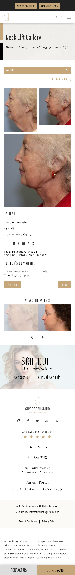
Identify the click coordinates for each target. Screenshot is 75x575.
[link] (37, 434)
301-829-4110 (60, 557)
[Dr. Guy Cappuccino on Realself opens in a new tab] (56, 420)
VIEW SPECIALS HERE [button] (26, 6)
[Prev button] (32, 337)
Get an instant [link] (37, 489)
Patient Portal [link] (37, 482)
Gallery (23, 47)
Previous (13, 285)
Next (64, 285)
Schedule (38, 363)
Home (10, 47)
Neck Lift (61, 47)
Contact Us (22, 377)
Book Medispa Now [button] (49, 6)
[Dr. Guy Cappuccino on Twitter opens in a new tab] (37, 420)
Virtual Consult (49, 377)
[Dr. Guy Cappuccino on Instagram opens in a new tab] (19, 420)
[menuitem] (19, 420)
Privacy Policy (49, 521)
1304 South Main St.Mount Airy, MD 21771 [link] (37, 470)
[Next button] (43, 337)
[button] (69, 17)
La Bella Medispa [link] (37, 447)
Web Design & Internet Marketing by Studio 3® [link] (37, 512)
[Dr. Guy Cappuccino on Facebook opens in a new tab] (28, 420)
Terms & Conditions (28, 521)
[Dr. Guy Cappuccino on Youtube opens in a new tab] (47, 420)
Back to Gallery (63, 79)
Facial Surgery (41, 47)
